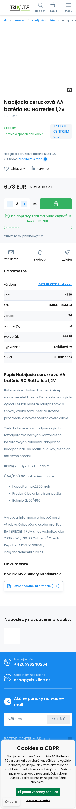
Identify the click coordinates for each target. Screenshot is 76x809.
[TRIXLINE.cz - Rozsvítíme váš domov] (5, 20)
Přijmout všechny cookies (38, 792)
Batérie (19, 20)
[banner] (19, 8)
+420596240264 (31, 664)
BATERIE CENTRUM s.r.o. (61, 131)
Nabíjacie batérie (43, 20)
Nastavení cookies (38, 800)
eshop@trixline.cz (32, 680)
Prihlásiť (58, 719)
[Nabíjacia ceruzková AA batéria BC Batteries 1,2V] (12, 636)
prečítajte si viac (30, 159)
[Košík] (53, 8)
